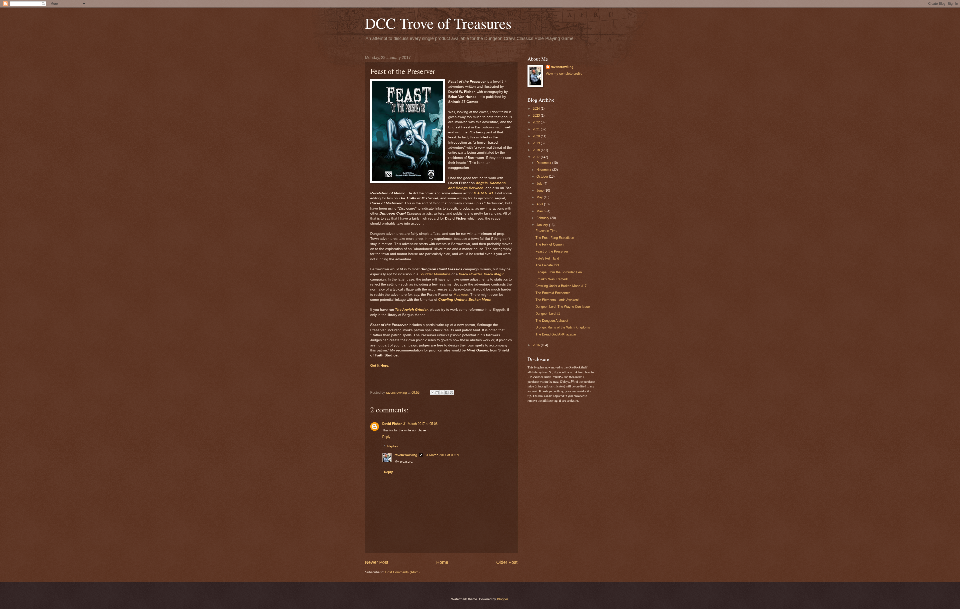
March (541, 211)
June (540, 190)
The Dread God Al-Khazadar (556, 334)
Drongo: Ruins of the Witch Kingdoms (563, 327)
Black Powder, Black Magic (481, 274)
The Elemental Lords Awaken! (557, 300)
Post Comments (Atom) (402, 572)
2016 (537, 345)
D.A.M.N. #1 (483, 193)
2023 (537, 115)
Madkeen (461, 295)
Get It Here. (379, 365)
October (542, 176)
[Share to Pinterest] (451, 392)
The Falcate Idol (547, 265)
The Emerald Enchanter (553, 293)
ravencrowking (405, 455)
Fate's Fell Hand (547, 258)
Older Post (507, 562)
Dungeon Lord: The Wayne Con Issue (563, 306)
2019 (537, 143)
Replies (392, 446)
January (542, 225)
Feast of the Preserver (552, 251)
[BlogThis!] (437, 392)
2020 (537, 136)
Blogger (502, 599)
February (543, 218)
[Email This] (432, 392)
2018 (537, 150)
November (544, 170)
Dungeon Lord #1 (548, 313)
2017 (537, 157)
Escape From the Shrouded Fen (559, 272)
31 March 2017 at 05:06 (420, 424)
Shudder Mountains (435, 274)
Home (442, 562)
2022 (537, 122)
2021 (537, 129)
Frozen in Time (546, 231)
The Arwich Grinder (411, 309)
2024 (537, 108)
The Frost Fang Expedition (555, 238)
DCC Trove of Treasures (438, 23)
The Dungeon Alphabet (552, 320)
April (540, 204)
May (540, 197)
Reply (386, 437)
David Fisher (392, 424)
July (540, 183)
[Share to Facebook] (446, 392)
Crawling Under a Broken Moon (465, 300)
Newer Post (376, 562)
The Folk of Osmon (550, 244)
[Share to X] (442, 392)
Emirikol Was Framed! (552, 279)
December (544, 163)
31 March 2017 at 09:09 (442, 455)
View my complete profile (564, 73)
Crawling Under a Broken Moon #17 (561, 286)
